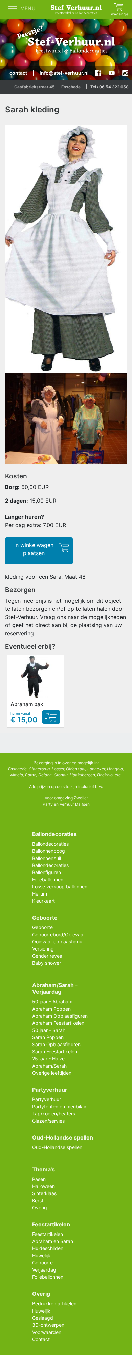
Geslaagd (42, 1318)
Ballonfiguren (46, 872)
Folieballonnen (47, 879)
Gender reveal (47, 956)
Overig (39, 1207)
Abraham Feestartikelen (58, 1023)
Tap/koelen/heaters (53, 1113)
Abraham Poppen (51, 1009)
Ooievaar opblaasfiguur (58, 941)
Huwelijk (41, 1255)
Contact (41, 1339)
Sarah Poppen (48, 1037)
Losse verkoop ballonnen (59, 886)
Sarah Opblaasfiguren (56, 1044)
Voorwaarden (46, 1332)
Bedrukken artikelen (54, 1303)
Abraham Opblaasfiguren (60, 1016)
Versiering (43, 949)
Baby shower (46, 963)
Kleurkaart (43, 901)
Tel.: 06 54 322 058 (109, 86)
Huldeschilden (47, 1248)
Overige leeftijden (51, 1073)
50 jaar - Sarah (48, 1030)
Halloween (43, 1186)
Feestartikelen (47, 1234)
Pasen (39, 1179)
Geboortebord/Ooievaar (58, 934)
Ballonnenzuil (46, 858)
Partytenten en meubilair (59, 1106)
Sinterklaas (44, 1193)
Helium (39, 894)
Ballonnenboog (48, 851)
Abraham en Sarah (52, 1241)
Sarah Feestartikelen (54, 1051)
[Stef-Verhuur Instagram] (125, 73)
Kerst (37, 1200)
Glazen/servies (48, 1121)
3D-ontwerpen (48, 1325)
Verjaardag (44, 1270)
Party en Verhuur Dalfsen (66, 804)
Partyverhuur (46, 1099)
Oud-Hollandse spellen (57, 1147)
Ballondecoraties (50, 844)
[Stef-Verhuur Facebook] (98, 73)
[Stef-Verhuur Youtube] (111, 73)
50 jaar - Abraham (52, 1001)
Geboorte (42, 927)
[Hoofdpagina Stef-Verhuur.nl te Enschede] (78, 9)
